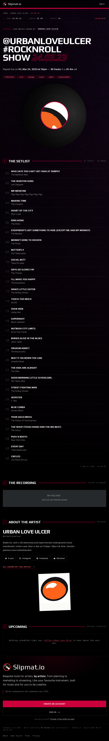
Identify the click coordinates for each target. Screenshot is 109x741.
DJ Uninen (45, 728)
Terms (27, 736)
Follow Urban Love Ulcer (58, 640)
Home (5, 13)
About (5, 736)
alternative (10, 77)
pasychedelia (64, 77)
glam (52, 77)
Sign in (101, 4)
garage (31, 77)
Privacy (36, 736)
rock (21, 77)
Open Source (16, 736)
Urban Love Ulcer (19, 13)
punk (42, 77)
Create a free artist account (62, 719)
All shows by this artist (17, 567)
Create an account (55, 704)
